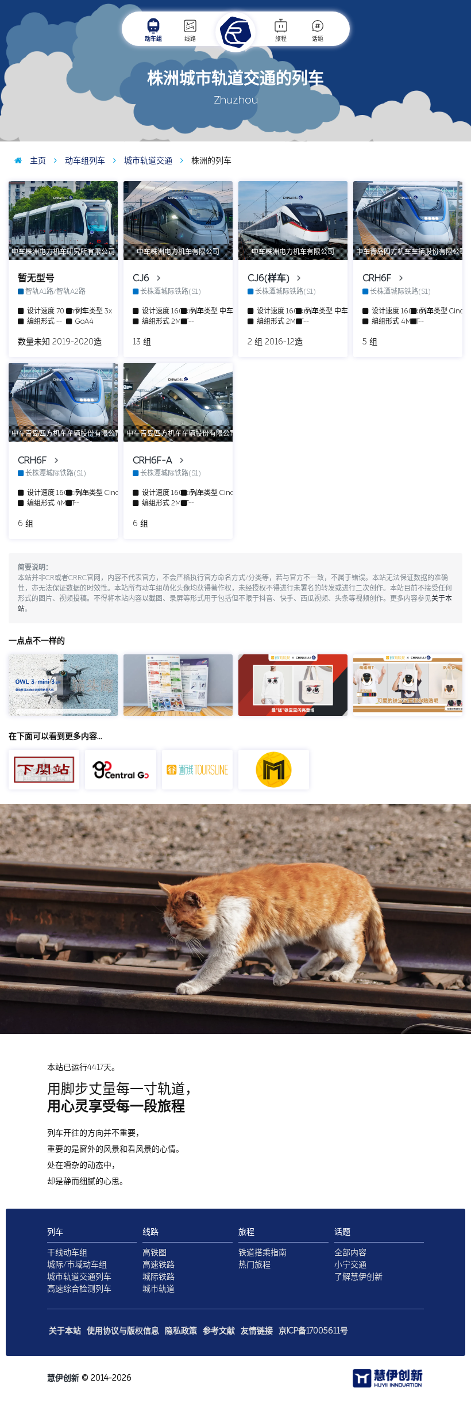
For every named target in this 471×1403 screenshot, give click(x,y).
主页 (37, 161)
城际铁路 (158, 1277)
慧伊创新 (63, 1378)
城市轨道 (158, 1289)
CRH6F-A (154, 460)
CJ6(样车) (270, 278)
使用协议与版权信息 (123, 1331)
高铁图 (154, 1253)
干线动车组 (67, 1253)
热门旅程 (254, 1265)
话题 (317, 39)
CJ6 (142, 278)
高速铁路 (158, 1265)
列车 (55, 1232)
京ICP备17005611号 (313, 1331)
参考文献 (219, 1331)
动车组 (153, 39)
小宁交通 (350, 1265)
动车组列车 (84, 161)
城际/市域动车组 (77, 1265)
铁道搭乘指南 (262, 1253)
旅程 (281, 39)
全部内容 (350, 1253)
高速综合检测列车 (79, 1289)
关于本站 (65, 1331)
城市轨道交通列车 (79, 1277)
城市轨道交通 (147, 161)
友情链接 (257, 1331)
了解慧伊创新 (358, 1277)
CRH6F (378, 278)
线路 (190, 39)
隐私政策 (181, 1331)
